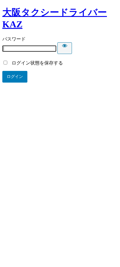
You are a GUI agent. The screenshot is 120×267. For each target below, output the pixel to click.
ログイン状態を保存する (35, 62)
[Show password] (64, 48)
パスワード (14, 38)
